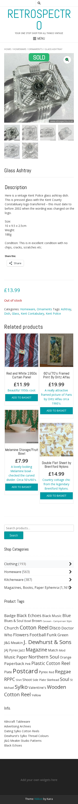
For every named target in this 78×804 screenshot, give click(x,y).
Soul (64, 679)
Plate (8, 672)
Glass (15, 313)
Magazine (36, 649)
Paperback (14, 663)
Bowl (27, 621)
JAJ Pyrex (11, 650)
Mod (62, 650)
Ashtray (66, 309)
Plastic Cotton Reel (50, 663)
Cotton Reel (34, 627)
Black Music (52, 615)
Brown (37, 620)
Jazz (22, 650)
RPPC (9, 679)
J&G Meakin (13, 642)
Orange (65, 657)
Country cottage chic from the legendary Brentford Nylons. (56, 475)
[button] (67, 60)
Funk (52, 635)
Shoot (27, 679)
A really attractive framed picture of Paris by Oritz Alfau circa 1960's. (56, 388)
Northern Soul (43, 657)
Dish (7, 313)
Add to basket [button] (21, 397)
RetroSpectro (39, 19)
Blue (66, 615)
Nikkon (39, 799)
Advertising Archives (17, 726)
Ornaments (35, 49)
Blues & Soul (13, 620)
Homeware (19, 49)
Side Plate (39, 680)
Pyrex (43, 672)
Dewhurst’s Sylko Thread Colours (26, 736)
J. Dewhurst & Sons (47, 642)
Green (62, 634)
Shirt (19, 680)
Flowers (21, 635)
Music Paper (16, 657)
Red (51, 672)
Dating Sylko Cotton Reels (21, 731)
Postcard (25, 671)
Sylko (21, 686)
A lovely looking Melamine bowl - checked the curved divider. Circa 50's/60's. (21, 464)
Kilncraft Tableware (17, 721)
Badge (10, 615)
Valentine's (37, 687)
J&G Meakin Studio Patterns (23, 741)
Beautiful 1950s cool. (21, 381)
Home (7, 49)
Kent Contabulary (32, 313)
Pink (28, 664)
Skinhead (53, 680)
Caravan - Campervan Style (57, 621)
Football (38, 635)
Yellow (36, 695)
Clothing (10, 564)
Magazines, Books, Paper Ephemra (31, 587)
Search (14, 535)
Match (53, 650)
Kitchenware (14, 579)
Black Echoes (29, 615)
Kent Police (53, 313)
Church (11, 628)
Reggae (63, 671)
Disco (55, 628)
